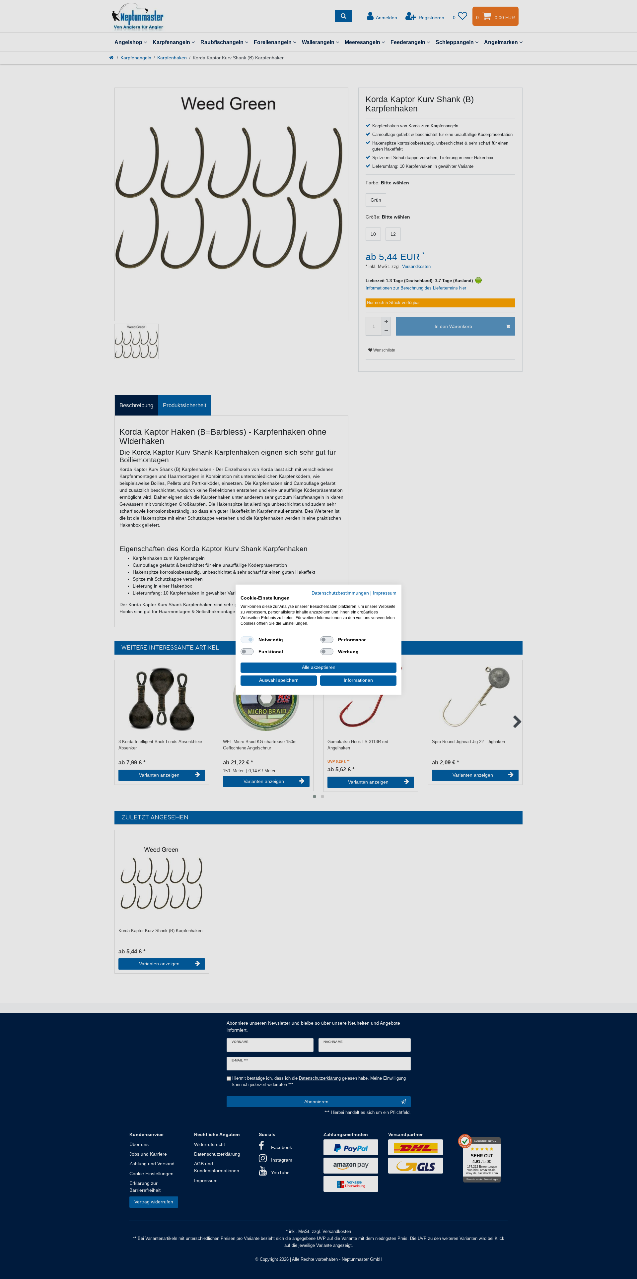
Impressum (384, 592)
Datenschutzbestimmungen (340, 592)
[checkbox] (247, 639)
